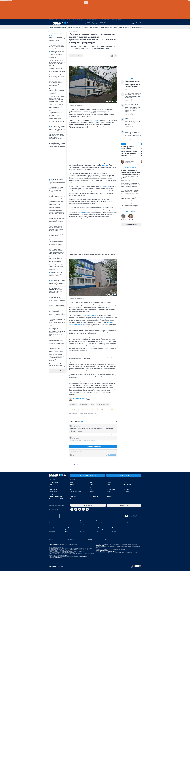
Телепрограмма (81, 19)
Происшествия (111, 489)
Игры (119, 19)
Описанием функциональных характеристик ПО (106, 551)
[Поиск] (133, 23)
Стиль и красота (128, 484)
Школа (92, 404)
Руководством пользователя (102, 550)
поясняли (105, 165)
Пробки (95, 23)
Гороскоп (94, 19)
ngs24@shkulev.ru (65, 555)
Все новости (57, 33)
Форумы (74, 19)
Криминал (92, 484)
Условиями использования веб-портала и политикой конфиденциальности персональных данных (117, 552)
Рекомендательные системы (102, 560)
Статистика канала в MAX (56, 499)
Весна (71, 487)
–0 (115, 434)
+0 (111, 434)
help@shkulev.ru (58, 557)
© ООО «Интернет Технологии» (56, 566)
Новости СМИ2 (73, 465)
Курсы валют (102, 19)
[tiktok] (87, 509)
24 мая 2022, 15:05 (73, 51)
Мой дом (92, 491)
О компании (52, 487)
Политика (109, 487)
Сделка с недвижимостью (103, 404)
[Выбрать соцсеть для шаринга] (115, 55)
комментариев (77, 55)
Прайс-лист (52, 484)
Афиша (89, 19)
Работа (108, 491)
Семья (108, 499)
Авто (71, 482)
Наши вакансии (53, 491)
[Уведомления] (136, 23)
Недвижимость (53, 19)
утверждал (110, 322)
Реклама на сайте (53, 482)
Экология (126, 489)
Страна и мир (127, 487)
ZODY (108, 19)
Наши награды (53, 489)
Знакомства (62, 19)
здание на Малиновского (76, 324)
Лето (91, 489)
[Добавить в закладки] (111, 55)
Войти (74, 455)
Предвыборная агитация (55, 496)
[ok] (79, 509)
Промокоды (114, 19)
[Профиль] (140, 23)
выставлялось (73, 218)
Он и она (109, 482)
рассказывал (94, 120)
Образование (93, 499)
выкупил (107, 186)
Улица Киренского (84, 404)
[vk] (75, 509)
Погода (68, 19)
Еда (71, 494)
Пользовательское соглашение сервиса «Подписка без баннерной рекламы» (112, 562)
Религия (109, 496)
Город (71, 489)
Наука (91, 494)
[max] (83, 509)
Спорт (125, 482)
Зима (91, 482)
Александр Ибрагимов (80, 398)
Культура (92, 487)
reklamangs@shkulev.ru (100, 545)
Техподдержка (52, 494)
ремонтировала (105, 319)
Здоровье (72, 499)
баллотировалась (91, 315)
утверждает (84, 212)
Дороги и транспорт (75, 491)
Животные (73, 496)
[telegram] (71, 509)
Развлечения (110, 494)
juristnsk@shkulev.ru (83, 556)
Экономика (127, 491)
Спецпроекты (127, 494)
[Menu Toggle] (50, 23)
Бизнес (72, 484)
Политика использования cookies (103, 557)
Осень (108, 484)
